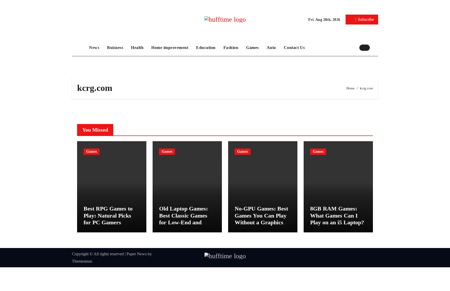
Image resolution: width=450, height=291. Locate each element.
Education (206, 47)
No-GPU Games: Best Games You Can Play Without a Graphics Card (261, 218)
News (94, 47)
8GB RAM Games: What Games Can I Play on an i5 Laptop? (337, 215)
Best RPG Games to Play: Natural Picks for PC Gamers (108, 215)
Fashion (231, 47)
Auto (271, 47)
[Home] (79, 48)
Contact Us (294, 47)
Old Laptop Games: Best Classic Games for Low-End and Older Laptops (183, 218)
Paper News (137, 254)
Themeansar (82, 261)
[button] (375, 47)
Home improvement (169, 47)
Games (252, 47)
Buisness (115, 47)
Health (137, 47)
